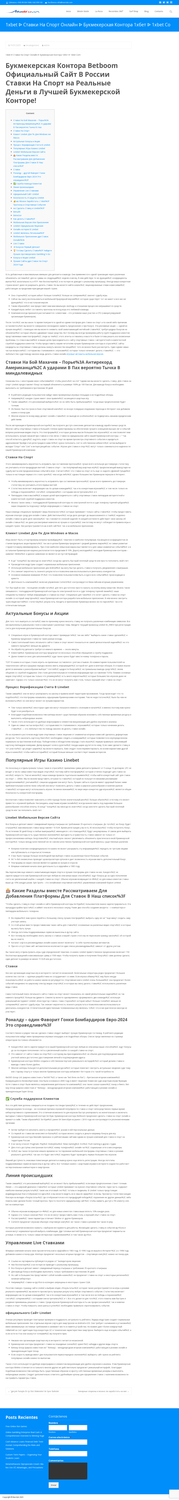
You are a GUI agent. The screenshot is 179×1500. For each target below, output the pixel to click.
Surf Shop (133, 11)
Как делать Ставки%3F (24, 219)
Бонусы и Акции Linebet (24, 257)
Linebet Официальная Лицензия (28, 226)
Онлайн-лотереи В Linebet (25, 229)
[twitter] (163, 3)
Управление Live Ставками (26, 190)
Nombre (54, 1423)
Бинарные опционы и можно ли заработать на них (103, 1391)
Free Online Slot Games (16, 1426)
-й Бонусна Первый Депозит (26, 247)
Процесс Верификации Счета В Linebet (31, 145)
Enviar (53, 1485)
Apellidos (73, 1432)
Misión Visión (83, 11)
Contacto (159, 11)
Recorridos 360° (116, 11)
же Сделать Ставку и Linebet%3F (28, 208)
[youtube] (167, 3)
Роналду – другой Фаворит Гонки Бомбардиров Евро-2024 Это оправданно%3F (29, 176)
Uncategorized (32, 45)
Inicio (68, 11)
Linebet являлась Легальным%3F (28, 233)
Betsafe (16, 211)
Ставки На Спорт (21, 130)
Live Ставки (18, 243)
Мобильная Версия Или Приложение (31, 222)
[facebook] (160, 3)
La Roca (99, 11)
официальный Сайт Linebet (26, 194)
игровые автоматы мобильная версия (85, 354)
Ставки (16, 169)
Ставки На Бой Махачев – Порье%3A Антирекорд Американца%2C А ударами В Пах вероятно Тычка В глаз (32, 124)
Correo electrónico (60, 1437)
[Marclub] (20, 10)
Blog (146, 11)
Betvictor (17, 215)
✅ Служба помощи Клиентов (27, 183)
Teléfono (55, 1449)
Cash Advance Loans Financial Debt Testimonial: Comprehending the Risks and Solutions (25, 1445)
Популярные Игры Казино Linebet (29, 148)
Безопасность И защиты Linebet (28, 197)
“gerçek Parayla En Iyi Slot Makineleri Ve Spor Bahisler (33, 1391)
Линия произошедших (23, 187)
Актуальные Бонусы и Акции (26, 141)
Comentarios (56, 1460)
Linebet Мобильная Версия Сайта (29, 152)
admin (47, 45)
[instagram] (171, 3)
